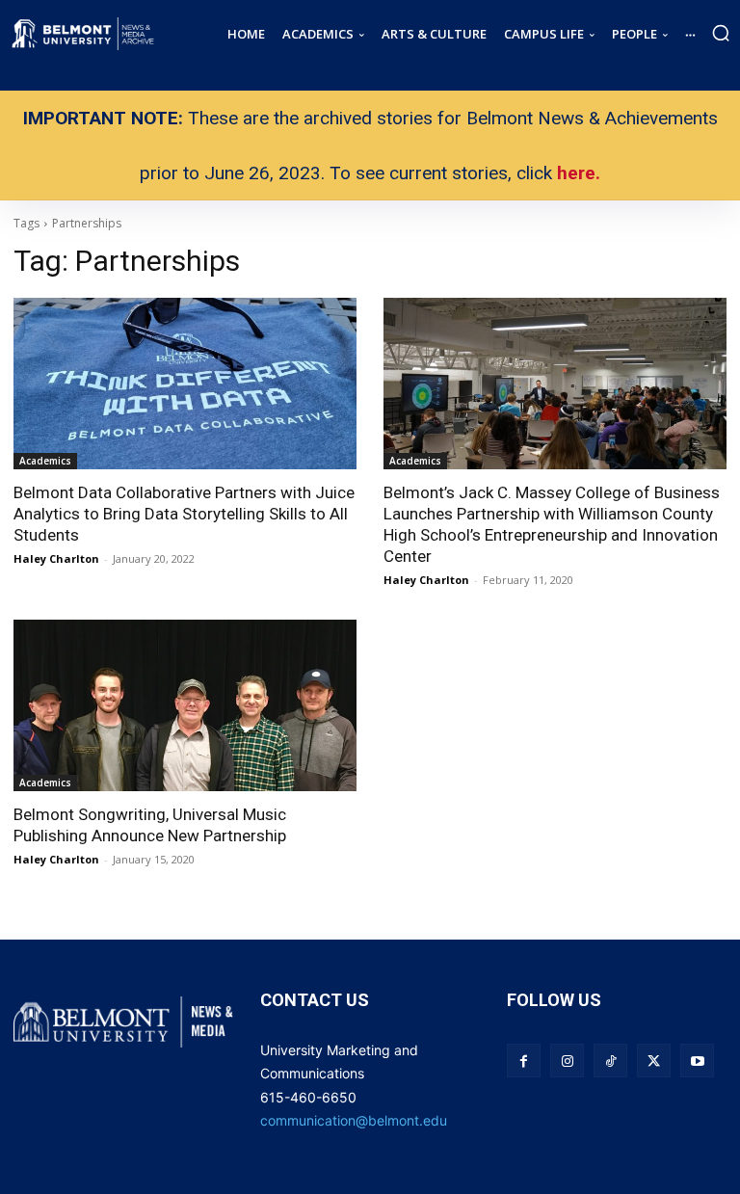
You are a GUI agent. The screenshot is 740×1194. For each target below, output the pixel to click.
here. (578, 173)
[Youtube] (697, 1060)
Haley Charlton (56, 558)
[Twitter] (654, 1060)
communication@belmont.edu (353, 1120)
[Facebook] (524, 1060)
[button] (720, 32)
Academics (45, 460)
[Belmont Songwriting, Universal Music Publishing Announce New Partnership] (185, 705)
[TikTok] (610, 1060)
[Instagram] (567, 1060)
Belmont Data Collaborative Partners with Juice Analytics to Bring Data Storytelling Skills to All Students (184, 513)
